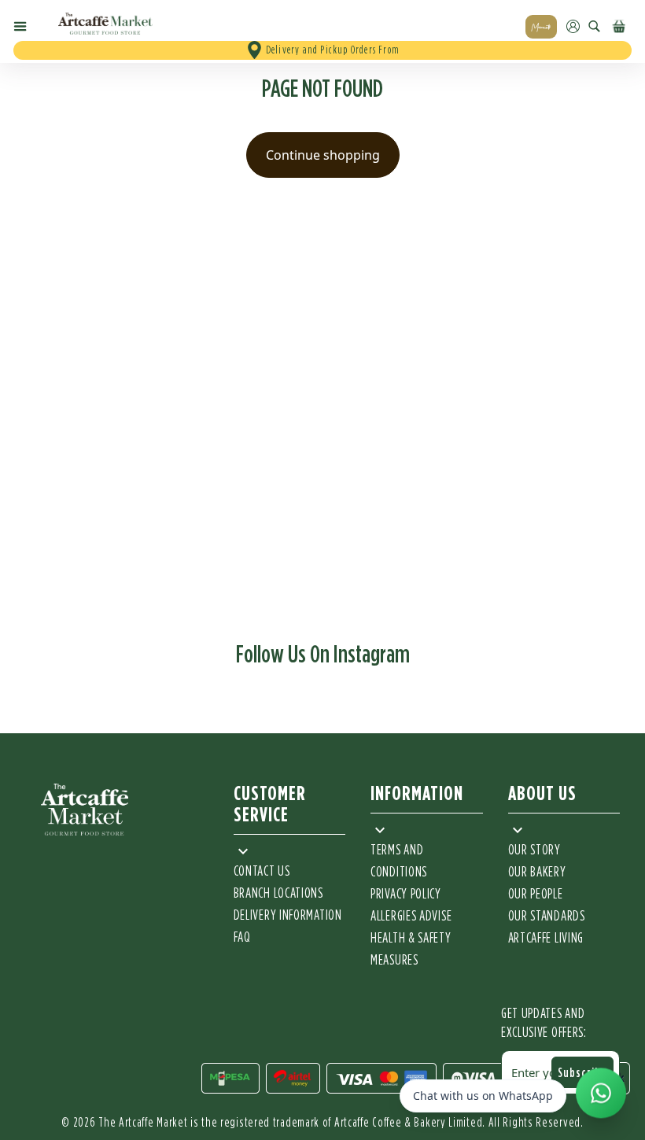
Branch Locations (278, 894)
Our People (535, 894)
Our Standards (546, 916)
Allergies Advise (411, 916)
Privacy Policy (405, 894)
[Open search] (594, 26)
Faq (242, 938)
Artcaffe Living (546, 939)
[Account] (573, 26)
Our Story (534, 850)
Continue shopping (323, 155)
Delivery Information (288, 916)
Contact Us (262, 872)
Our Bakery (537, 872)
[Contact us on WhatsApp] (601, 1094)
